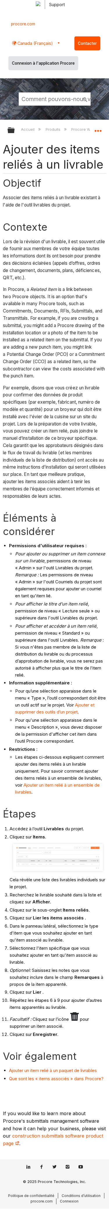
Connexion (69, 1201)
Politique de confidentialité (31, 1195)
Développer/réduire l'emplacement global (97, 128)
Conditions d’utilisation (81, 1195)
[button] (85, 98)
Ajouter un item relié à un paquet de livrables (53, 1070)
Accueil (28, 129)
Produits (53, 129)
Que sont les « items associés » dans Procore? (56, 1078)
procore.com (23, 24)
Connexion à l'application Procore (43, 63)
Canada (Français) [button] (34, 43)
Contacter (87, 43)
